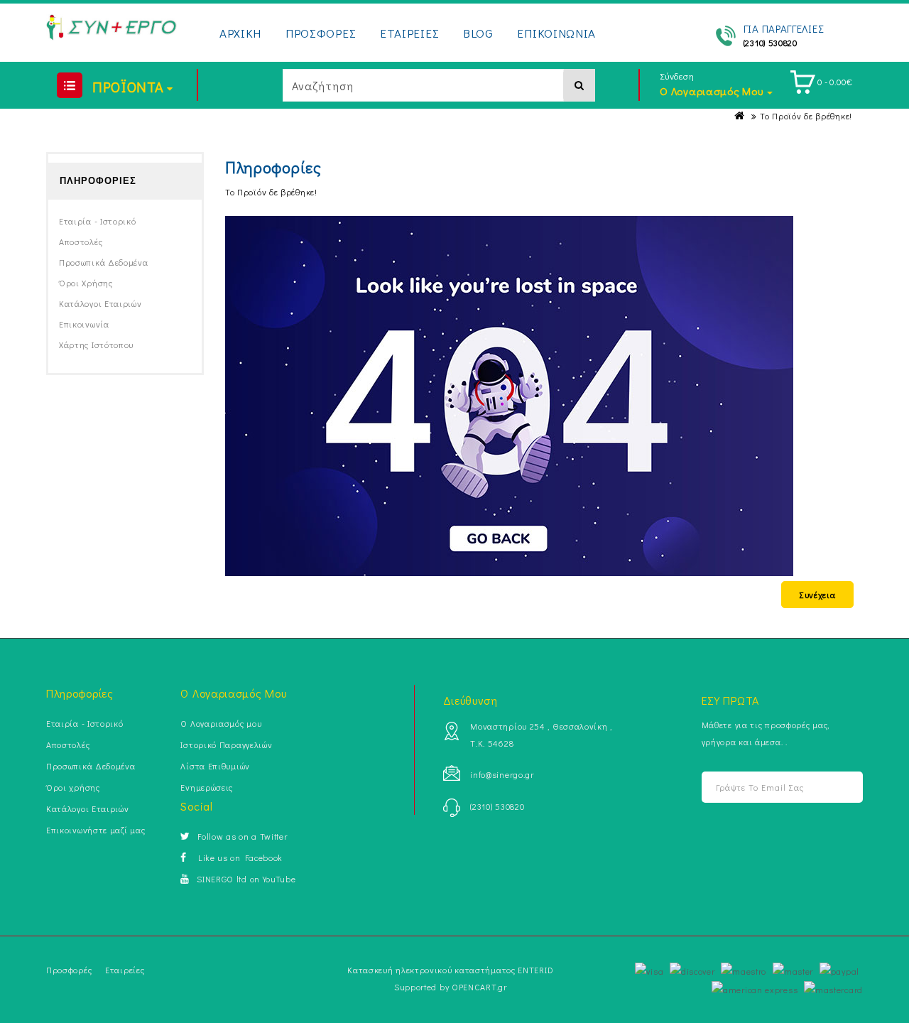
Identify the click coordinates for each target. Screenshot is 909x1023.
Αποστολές (80, 241)
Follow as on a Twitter (242, 836)
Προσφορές (69, 969)
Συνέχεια (818, 594)
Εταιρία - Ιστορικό (97, 221)
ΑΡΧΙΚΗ (240, 33)
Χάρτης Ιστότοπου (96, 344)
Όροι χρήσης (86, 282)
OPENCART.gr (479, 986)
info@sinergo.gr (502, 774)
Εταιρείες (124, 969)
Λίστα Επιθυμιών (215, 766)
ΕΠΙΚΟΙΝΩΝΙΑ (556, 33)
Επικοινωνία (84, 324)
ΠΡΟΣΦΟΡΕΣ (320, 33)
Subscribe (840, 787)
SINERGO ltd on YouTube (246, 878)
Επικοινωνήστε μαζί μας (95, 829)
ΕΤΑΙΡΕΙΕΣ (409, 33)
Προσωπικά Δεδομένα (103, 262)
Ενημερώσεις (206, 787)
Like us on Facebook (238, 857)
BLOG (478, 33)
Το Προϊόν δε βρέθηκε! (806, 115)
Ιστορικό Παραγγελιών (226, 744)
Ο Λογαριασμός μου (220, 723)
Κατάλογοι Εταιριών (100, 303)
